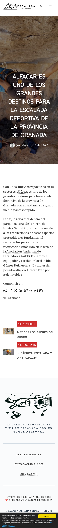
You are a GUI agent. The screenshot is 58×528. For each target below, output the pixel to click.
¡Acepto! (47, 516)
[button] (41, 6)
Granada (14, 298)
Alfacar (22, 191)
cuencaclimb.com (29, 464)
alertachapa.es (29, 454)
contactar (29, 474)
